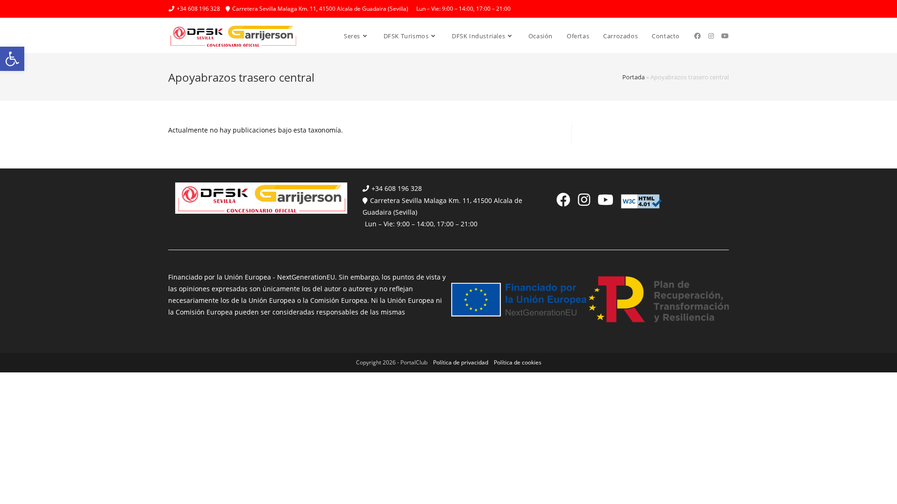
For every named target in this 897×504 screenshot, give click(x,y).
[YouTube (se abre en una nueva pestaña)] (725, 36)
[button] (12, 59)
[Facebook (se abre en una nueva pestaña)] (698, 36)
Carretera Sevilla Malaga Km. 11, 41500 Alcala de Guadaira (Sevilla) (442, 206)
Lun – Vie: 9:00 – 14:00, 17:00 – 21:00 (421, 223)
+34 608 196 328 (396, 188)
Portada (633, 77)
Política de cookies (517, 362)
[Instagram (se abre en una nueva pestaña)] (711, 36)
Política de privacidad (460, 362)
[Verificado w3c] (641, 200)
